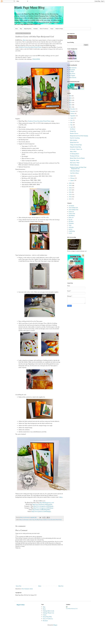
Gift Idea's (71, 221)
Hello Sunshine (73, 140)
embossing (71, 227)
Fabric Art (71, 217)
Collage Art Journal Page (76, 144)
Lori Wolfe (71, 71)
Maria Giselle (72, 69)
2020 (70, 183)
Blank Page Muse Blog (29, 7)
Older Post (60, 586)
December (72, 109)
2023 (70, 102)
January (72, 180)
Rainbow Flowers (74, 133)
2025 (70, 98)
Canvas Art (71, 211)
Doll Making (72, 215)
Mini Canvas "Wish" (75, 162)
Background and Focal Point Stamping (79, 135)
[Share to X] (46, 517)
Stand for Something (75, 138)
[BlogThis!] (44, 517)
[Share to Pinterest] (49, 517)
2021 (70, 107)
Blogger (55, 625)
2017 (70, 190)
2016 (70, 192)
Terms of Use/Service (44, 28)
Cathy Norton (72, 73)
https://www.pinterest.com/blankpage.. (41, 511)
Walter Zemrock (72, 77)
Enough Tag (73, 131)
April (71, 127)
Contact (51, 28)
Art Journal (71, 205)
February (72, 178)
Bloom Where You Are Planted (77, 158)
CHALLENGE (36, 59)
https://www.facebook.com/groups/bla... (43, 504)
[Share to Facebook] (47, 517)
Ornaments (71, 223)
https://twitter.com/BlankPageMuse (41, 509)
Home (16, 28)
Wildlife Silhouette (74, 165)
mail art (70, 229)
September (73, 115)
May (71, 125)
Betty (24, 40)
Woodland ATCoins (74, 156)
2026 (70, 96)
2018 (70, 187)
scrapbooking (72, 231)
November (73, 111)
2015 (70, 194)
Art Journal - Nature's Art (76, 149)
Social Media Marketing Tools (72, 608)
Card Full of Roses (74, 173)
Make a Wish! (73, 151)
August (72, 118)
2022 (70, 104)
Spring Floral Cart (74, 142)
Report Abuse (21, 605)
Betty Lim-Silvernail (24, 519)
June (71, 122)
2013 (70, 199)
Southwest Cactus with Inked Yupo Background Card (78, 167)
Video (70, 225)
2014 (70, 196)
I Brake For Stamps (59, 28)
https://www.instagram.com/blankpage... (44, 506)
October (72, 113)
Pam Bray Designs (39, 519)
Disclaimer (35, 28)
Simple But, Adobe (74, 160)
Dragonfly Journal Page (75, 147)
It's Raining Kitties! (74, 153)
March (72, 176)
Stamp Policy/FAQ (27, 28)
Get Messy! (72, 129)
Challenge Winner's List (48, 613)
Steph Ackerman (72, 67)
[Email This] (43, 517)
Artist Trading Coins (73, 209)
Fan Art (70, 219)
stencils (70, 233)
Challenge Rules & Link (48, 611)
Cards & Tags (32, 519)
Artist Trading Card (73, 207)
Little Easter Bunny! (75, 171)
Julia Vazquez (72, 75)
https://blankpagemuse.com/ (47, 502)
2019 (70, 185)
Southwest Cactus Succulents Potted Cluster (30, 47)
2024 (70, 100)
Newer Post (18, 586)
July (71, 120)
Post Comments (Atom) (27, 589)
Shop (21, 28)
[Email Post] (40, 517)
